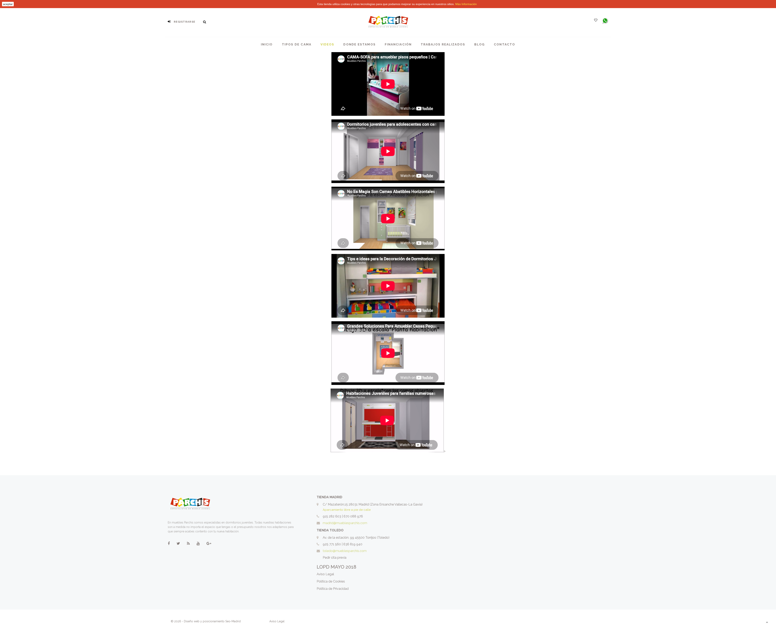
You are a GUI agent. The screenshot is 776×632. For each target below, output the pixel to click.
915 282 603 (332, 516)
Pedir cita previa (334, 557)
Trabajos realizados (443, 44)
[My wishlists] (595, 20)
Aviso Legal (325, 574)
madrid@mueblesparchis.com (345, 523)
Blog (479, 44)
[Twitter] (178, 543)
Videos (327, 44)
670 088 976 (353, 516)
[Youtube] (198, 543)
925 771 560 (332, 544)
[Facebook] (169, 543)
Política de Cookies (331, 581)
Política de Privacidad (333, 589)
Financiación (398, 44)
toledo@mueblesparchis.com (345, 551)
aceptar (8, 4)
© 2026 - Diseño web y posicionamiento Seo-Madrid (206, 621)
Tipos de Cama (296, 44)
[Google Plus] (209, 543)
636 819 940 (352, 544)
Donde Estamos (359, 44)
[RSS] (188, 543)
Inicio (267, 44)
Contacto (504, 44)
